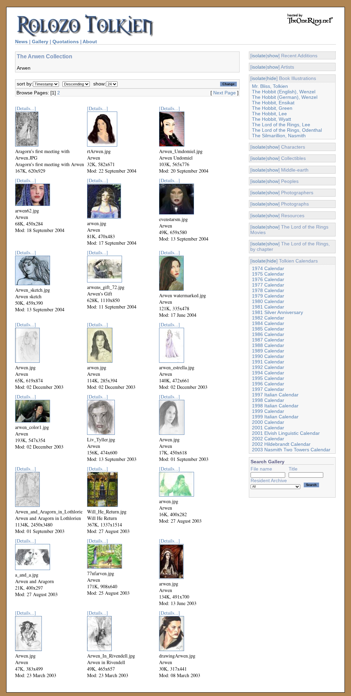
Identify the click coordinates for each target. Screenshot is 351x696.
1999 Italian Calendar (275, 416)
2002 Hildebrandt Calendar (281, 444)
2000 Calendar (268, 422)
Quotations (65, 41)
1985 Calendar (268, 329)
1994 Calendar (268, 372)
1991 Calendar (268, 361)
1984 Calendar (268, 323)
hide (271, 78)
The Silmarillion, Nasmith (279, 135)
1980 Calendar (268, 301)
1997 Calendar (268, 389)
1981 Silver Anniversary (277, 312)
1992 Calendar (268, 367)
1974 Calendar (268, 268)
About (90, 41)
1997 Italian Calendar (275, 394)
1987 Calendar (268, 340)
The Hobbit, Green (272, 108)
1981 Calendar (268, 307)
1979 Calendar (268, 296)
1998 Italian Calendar (275, 405)
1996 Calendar (268, 383)
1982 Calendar (268, 318)
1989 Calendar (268, 350)
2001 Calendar (268, 427)
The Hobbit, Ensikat (273, 102)
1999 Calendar (268, 411)
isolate (259, 55)
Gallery (40, 41)
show (272, 55)
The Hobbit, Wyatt (271, 119)
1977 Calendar (268, 285)
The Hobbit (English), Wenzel (283, 91)
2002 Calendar (268, 438)
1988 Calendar (268, 345)
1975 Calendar (268, 274)
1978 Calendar (268, 290)
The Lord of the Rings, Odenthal (287, 130)
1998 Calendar (268, 400)
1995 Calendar (268, 378)
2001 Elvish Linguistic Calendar (286, 433)
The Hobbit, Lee (269, 113)
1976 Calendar (268, 279)
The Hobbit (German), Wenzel (284, 97)
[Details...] (25, 108)
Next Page (224, 92)
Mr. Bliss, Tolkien (270, 86)
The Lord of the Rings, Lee (281, 124)
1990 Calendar (268, 356)
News (21, 41)
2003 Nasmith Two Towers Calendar (291, 449)
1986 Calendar (268, 334)
